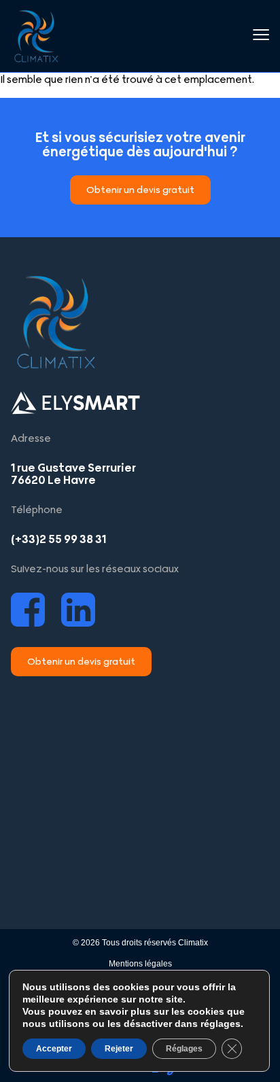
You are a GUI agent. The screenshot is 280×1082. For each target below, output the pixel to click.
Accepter (54, 1048)
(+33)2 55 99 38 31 (58, 539)
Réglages (184, 1048)
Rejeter (119, 1048)
